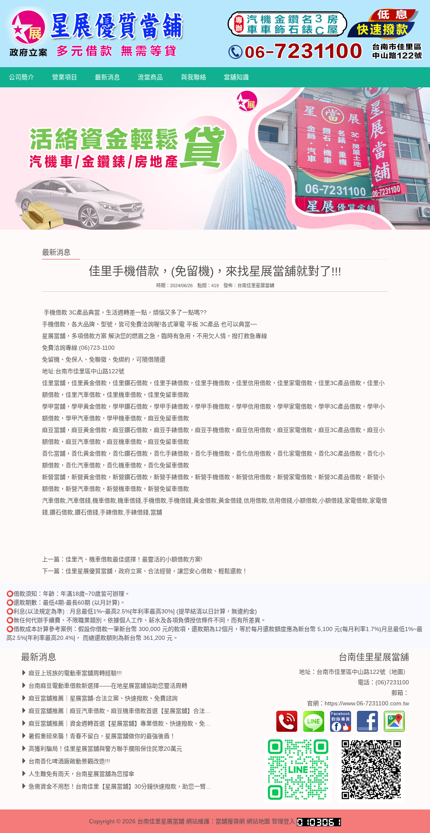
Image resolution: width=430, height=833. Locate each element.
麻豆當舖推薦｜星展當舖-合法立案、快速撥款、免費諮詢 (103, 697)
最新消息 (107, 77)
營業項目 (64, 77)
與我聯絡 (193, 77)
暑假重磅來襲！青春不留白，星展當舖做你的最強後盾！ (102, 735)
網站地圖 (258, 821)
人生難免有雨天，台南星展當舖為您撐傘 (81, 773)
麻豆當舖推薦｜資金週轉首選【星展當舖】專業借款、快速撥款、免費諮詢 (126, 723)
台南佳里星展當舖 (255, 285)
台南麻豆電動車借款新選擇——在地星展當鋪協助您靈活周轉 (108, 685)
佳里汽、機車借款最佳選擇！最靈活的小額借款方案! (134, 558)
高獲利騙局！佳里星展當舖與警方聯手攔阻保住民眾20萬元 (105, 748)
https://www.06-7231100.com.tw (367, 703)
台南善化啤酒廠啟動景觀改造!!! (69, 760)
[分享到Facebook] (369, 721)
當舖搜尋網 (230, 821)
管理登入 (283, 821)
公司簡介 (21, 77)
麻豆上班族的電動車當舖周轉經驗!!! (75, 672)
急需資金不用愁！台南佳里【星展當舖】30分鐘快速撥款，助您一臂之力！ (126, 786)
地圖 (397, 671)
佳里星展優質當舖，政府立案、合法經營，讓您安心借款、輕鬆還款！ (157, 570)
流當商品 (150, 77)
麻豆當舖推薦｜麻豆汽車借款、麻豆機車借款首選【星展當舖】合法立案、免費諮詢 (137, 710)
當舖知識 (236, 77)
